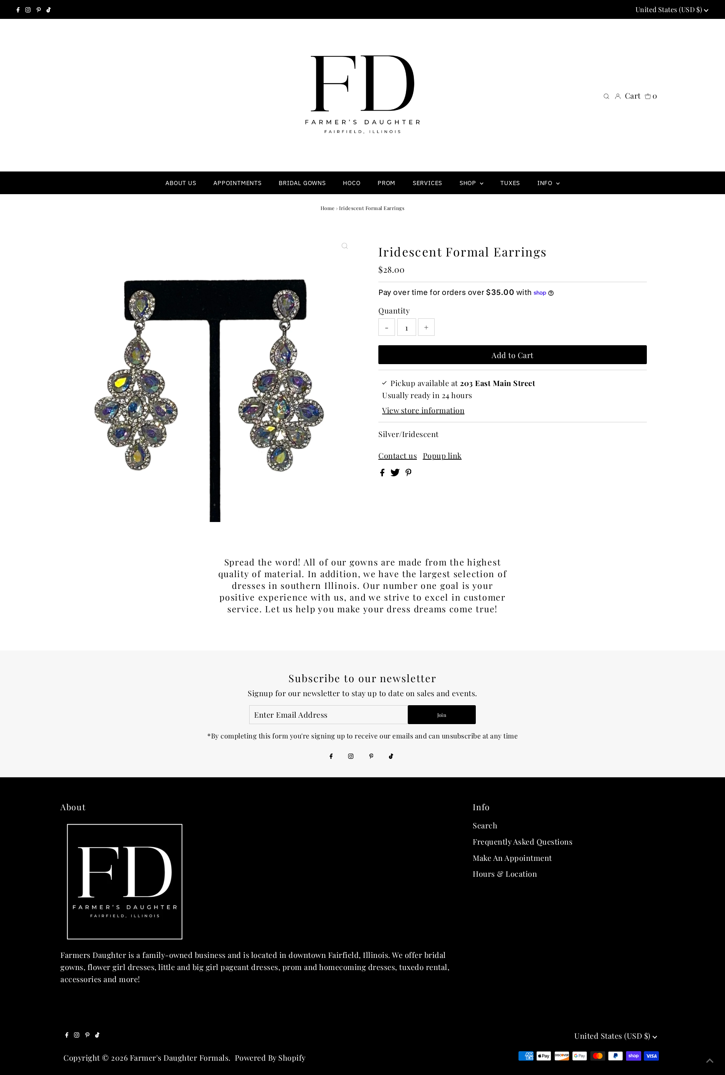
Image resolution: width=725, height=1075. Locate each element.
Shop (469, 183)
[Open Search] (606, 95)
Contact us (397, 455)
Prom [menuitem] (386, 183)
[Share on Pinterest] (409, 473)
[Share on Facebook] (383, 473)
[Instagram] (27, 9)
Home (328, 208)
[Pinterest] (39, 9)
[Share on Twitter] (396, 473)
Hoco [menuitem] (351, 183)
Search (485, 825)
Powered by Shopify (270, 1057)
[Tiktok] (48, 9)
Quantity (394, 310)
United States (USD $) (670, 9)
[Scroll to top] (709, 1059)
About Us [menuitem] (180, 183)
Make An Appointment (512, 858)
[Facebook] (18, 9)
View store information (423, 410)
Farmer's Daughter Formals (179, 1057)
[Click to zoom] (344, 245)
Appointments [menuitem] (237, 183)
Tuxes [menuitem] (510, 183)
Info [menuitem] (545, 183)
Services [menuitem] (427, 183)
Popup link (442, 455)
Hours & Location (505, 873)
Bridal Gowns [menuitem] (302, 183)
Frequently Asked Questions (522, 841)
